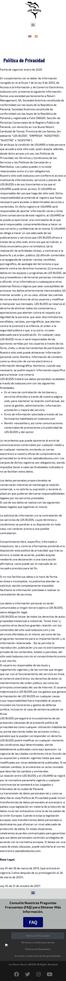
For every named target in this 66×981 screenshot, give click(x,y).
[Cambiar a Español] (36, 36)
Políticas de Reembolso (37, 949)
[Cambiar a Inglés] (30, 36)
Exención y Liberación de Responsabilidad (38, 955)
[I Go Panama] (6, 944)
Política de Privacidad (38, 935)
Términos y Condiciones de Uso (37, 942)
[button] (33, 24)
